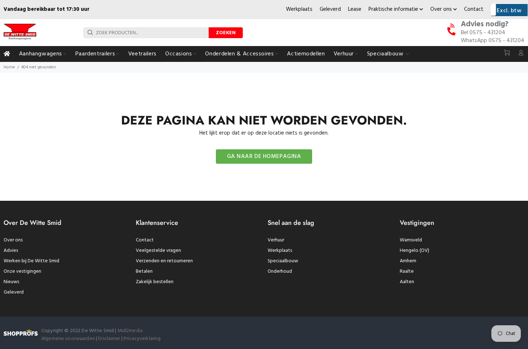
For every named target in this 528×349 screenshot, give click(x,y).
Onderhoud (280, 271)
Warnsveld (411, 240)
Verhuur (276, 240)
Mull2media (130, 331)
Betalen (144, 271)
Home (9, 67)
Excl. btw (509, 10)
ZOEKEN (226, 33)
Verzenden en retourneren (164, 261)
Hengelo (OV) (414, 250)
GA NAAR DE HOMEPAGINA (264, 156)
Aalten (407, 282)
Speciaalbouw (283, 261)
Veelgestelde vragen (158, 250)
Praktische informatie (394, 9)
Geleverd (330, 9)
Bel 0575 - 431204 (483, 32)
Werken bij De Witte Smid (31, 261)
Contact (473, 9)
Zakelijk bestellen (154, 282)
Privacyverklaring (142, 339)
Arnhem (408, 261)
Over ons (441, 9)
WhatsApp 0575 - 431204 (492, 40)
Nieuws (11, 282)
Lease (354, 9)
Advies (11, 250)
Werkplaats (299, 9)
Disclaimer (109, 339)
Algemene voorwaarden (68, 339)
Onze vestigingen (22, 271)
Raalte (407, 271)
